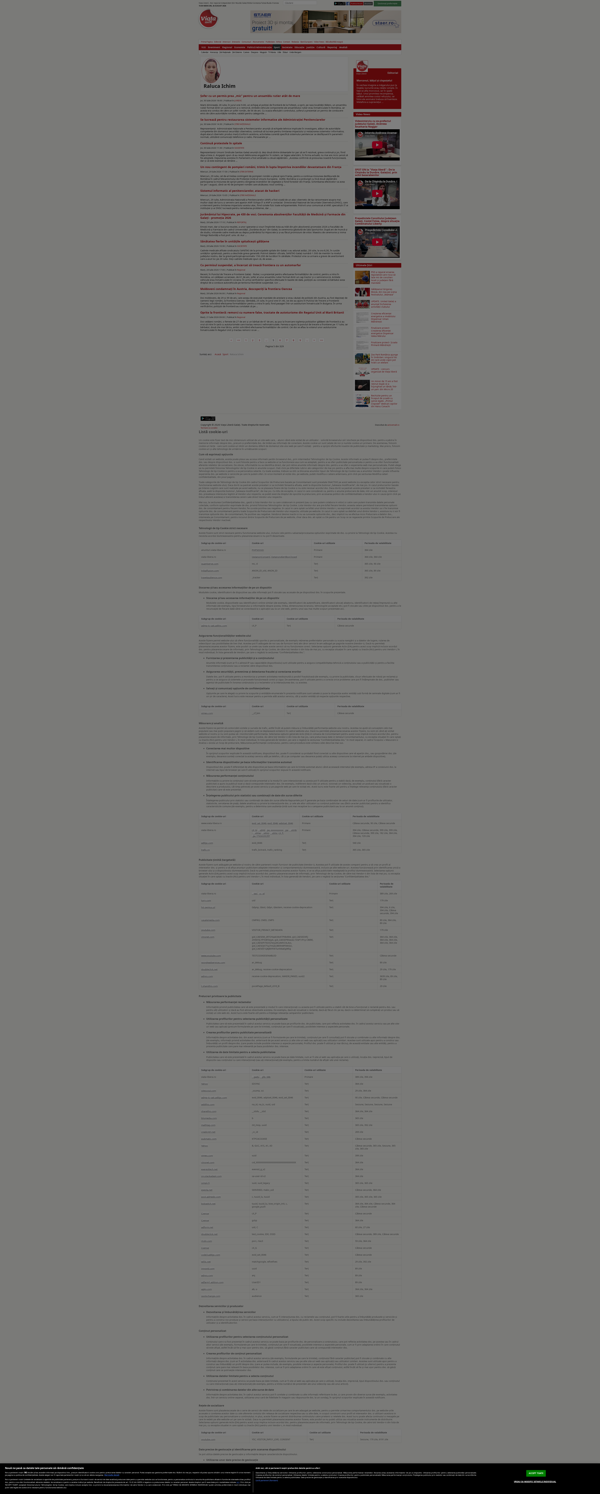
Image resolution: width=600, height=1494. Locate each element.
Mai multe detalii (111, 1475)
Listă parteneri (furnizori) (267, 1480)
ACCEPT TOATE (536, 1473)
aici (238, 1482)
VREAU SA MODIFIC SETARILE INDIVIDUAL (535, 1481)
